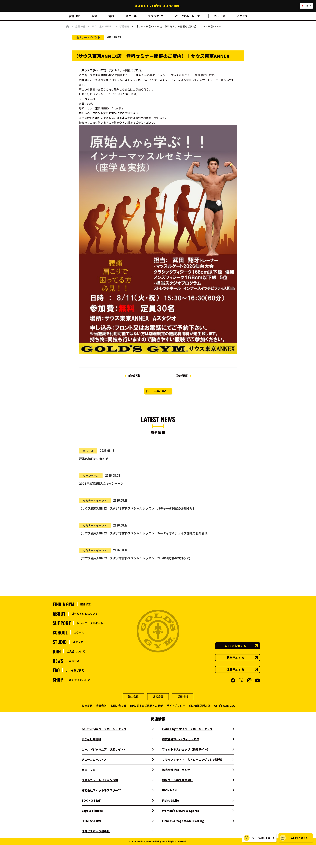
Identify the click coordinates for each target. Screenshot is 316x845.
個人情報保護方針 (199, 706)
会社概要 (86, 706)
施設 (111, 16)
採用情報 (182, 696)
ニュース (219, 16)
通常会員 (158, 696)
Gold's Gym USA (224, 706)
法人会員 (133, 696)
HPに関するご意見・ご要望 (146, 706)
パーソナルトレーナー (189, 16)
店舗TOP (74, 16)
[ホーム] (67, 26)
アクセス (242, 16)
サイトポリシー (176, 706)
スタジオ (153, 16)
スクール (131, 16)
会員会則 (101, 706)
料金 (94, 16)
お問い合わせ (118, 706)
